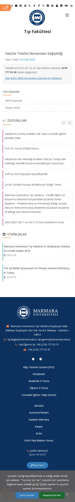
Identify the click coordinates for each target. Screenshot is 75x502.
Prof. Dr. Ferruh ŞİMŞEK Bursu (22, 148)
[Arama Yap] (71, 6)
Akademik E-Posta (38, 381)
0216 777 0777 (37, 454)
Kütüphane (39, 374)
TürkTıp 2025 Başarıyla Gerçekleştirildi (26, 174)
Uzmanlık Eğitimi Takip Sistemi (38, 395)
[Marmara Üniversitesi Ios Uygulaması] (40, 359)
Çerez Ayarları (27, 495)
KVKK (39, 433)
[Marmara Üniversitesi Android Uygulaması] (33, 359)
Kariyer (39, 426)
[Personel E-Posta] (16, 5)
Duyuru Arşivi (12, 107)
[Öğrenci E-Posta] (11, 5)
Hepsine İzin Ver (52, 495)
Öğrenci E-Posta (39, 388)
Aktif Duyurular (13, 100)
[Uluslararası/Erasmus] (25, 5)
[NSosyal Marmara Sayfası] (61, 5)
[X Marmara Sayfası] (43, 5)
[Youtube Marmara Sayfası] (57, 5)
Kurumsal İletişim (39, 412)
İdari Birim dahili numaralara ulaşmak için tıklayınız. (33, 78)
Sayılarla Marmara (39, 419)
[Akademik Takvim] (20, 5)
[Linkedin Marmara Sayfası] (52, 5)
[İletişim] (29, 5)
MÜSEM (38, 405)
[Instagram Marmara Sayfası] (48, 5)
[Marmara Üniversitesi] (37, 17)
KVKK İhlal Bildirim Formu (38, 440)
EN (66, 5)
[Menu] (67, 14)
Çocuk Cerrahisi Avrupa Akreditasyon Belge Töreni (33, 184)
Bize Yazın (38, 465)
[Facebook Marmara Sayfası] (38, 5)
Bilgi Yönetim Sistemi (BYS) (38, 367)
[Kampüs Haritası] (34, 5)
